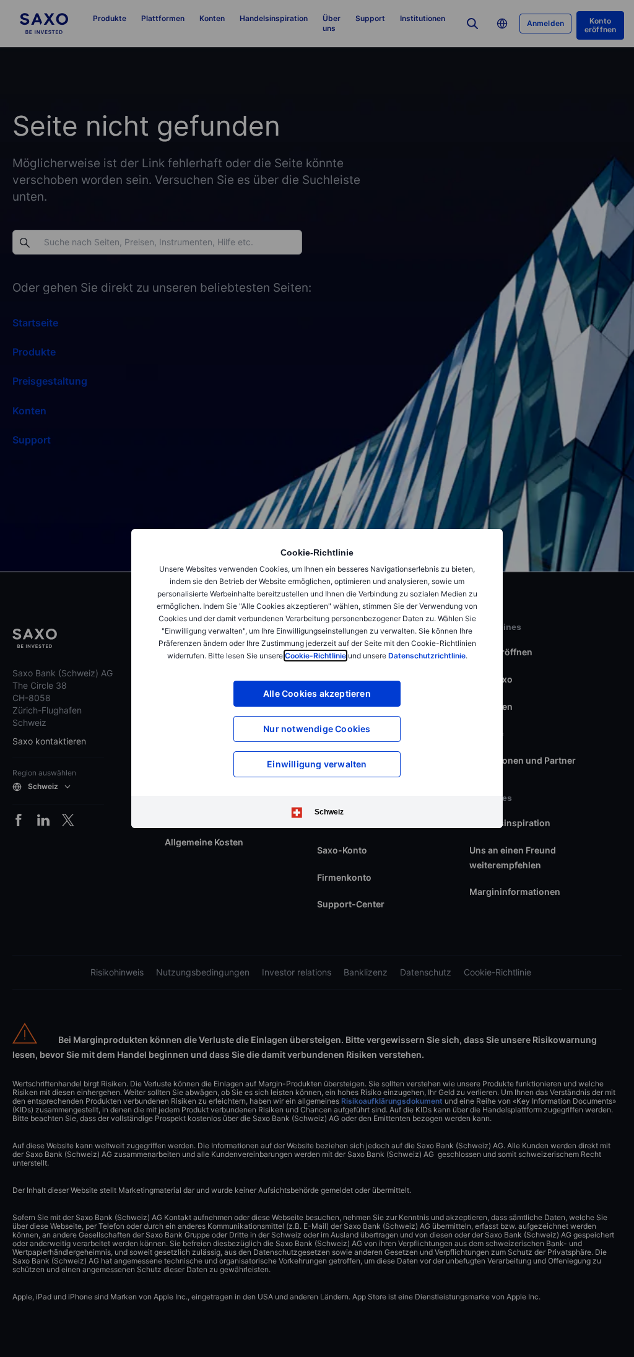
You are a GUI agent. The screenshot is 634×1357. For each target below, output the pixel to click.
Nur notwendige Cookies (316, 728)
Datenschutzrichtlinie (427, 655)
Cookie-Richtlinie (315, 655)
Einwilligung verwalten (317, 764)
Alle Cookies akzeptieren (317, 693)
